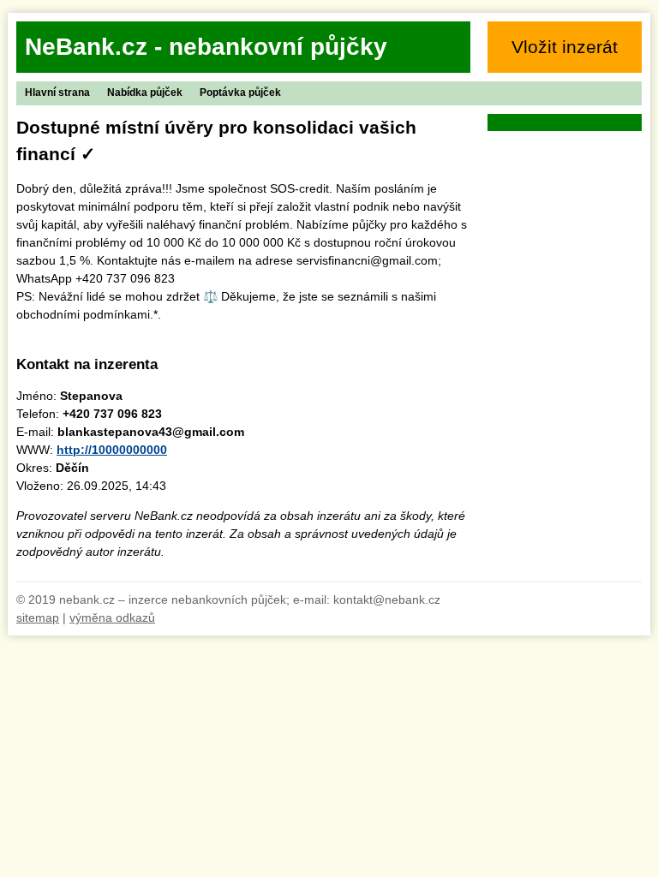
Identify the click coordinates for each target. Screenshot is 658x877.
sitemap (37, 617)
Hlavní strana (57, 92)
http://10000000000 (112, 449)
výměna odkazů (112, 617)
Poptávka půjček (240, 92)
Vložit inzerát (564, 47)
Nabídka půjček (144, 92)
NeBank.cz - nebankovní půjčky (206, 46)
